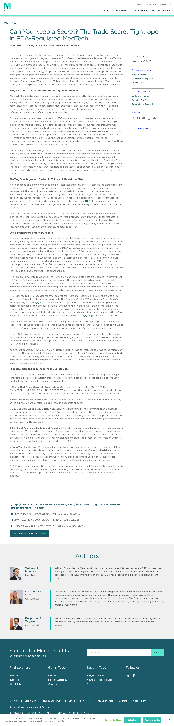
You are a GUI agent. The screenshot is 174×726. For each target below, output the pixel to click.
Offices (156, 5)
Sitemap (14, 701)
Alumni (139, 5)
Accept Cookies (152, 720)
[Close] (169, 720)
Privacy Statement (52, 701)
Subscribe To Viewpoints (26, 533)
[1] (86, 201)
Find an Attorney (57, 680)
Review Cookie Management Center (29, 707)
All (14, 23)
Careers (147, 5)
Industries (15, 680)
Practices (15, 676)
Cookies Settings (113, 720)
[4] (53, 350)
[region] (87, 720)
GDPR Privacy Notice (80, 701)
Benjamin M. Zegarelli (67, 46)
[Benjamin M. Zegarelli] (16, 623)
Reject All (132, 720)
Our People (120, 10)
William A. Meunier (23, 46)
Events (90, 684)
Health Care (138, 83)
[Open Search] (171, 4)
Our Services (139, 10)
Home (5, 23)
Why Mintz (102, 10)
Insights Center (161, 10)
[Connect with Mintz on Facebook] (135, 677)
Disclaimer (30, 701)
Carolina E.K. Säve (44, 46)
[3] (85, 316)
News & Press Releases (99, 680)
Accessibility (140, 701)
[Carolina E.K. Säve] (16, 597)
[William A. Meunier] (16, 573)
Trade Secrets (139, 75)
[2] (37, 302)
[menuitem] (102, 10)
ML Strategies (105, 701)
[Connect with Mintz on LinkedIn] (128, 677)
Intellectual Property (142, 79)
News (163, 5)
